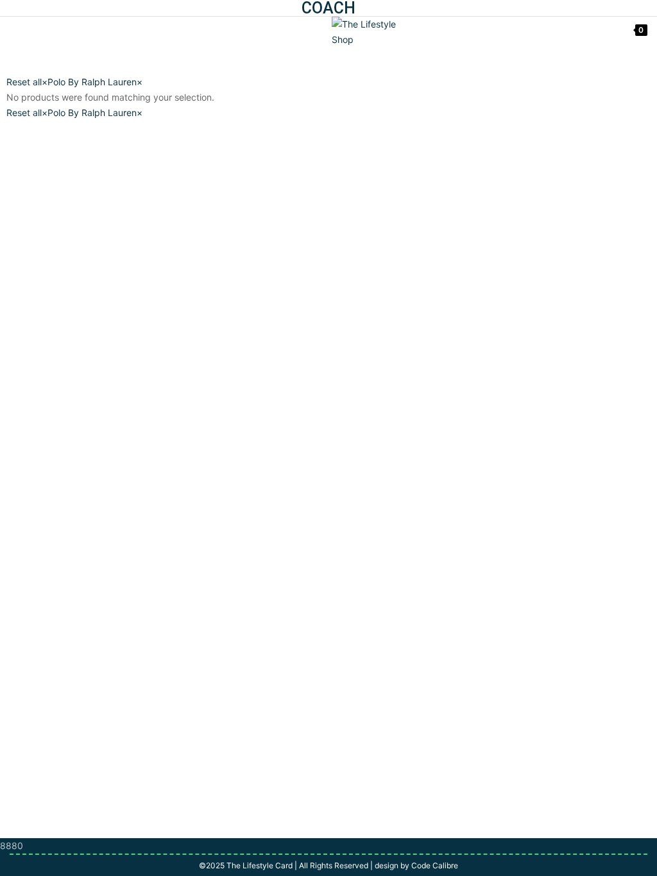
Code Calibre (434, 865)
